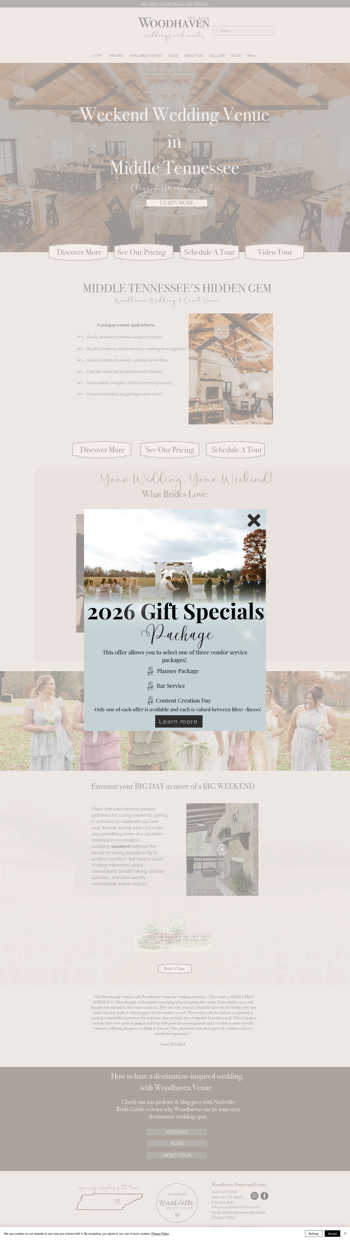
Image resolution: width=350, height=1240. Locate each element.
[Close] (345, 1233)
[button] (254, 520)
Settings (313, 1234)
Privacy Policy (160, 1234)
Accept (332, 1234)
